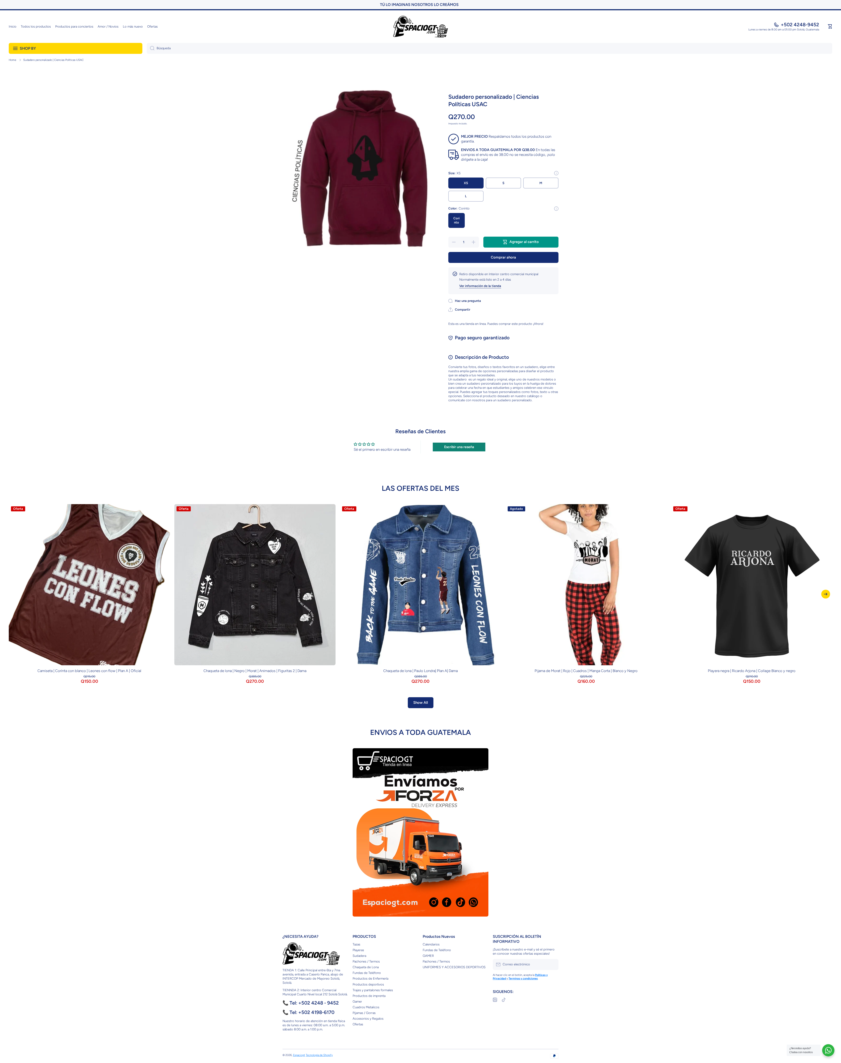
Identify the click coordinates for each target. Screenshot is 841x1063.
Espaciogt (299, 1055)
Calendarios (431, 944)
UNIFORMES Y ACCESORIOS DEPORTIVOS (454, 967)
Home (12, 60)
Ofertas (358, 1024)
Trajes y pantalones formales (373, 990)
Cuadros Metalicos (366, 1007)
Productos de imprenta (369, 996)
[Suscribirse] (553, 964)
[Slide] (556, 173)
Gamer (357, 1001)
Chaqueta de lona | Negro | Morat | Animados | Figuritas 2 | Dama (254, 671)
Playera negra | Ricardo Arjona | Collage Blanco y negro (751, 671)
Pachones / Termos (366, 961)
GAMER (428, 956)
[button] (830, 26)
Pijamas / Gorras (364, 1013)
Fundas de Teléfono (367, 973)
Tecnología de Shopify (319, 1055)
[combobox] (489, 48)
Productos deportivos (368, 984)
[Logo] (420, 26)
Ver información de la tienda (480, 286)
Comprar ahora (503, 257)
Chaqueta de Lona (366, 967)
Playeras (358, 950)
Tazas (356, 944)
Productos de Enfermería (370, 978)
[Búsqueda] (150, 48)
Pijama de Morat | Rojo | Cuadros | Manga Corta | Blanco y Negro (586, 671)
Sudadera (359, 956)
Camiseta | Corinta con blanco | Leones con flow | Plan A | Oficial (89, 671)
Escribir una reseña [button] (459, 447)
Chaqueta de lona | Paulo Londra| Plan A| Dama (420, 671)
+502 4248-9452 (800, 25)
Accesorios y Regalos (368, 1019)
